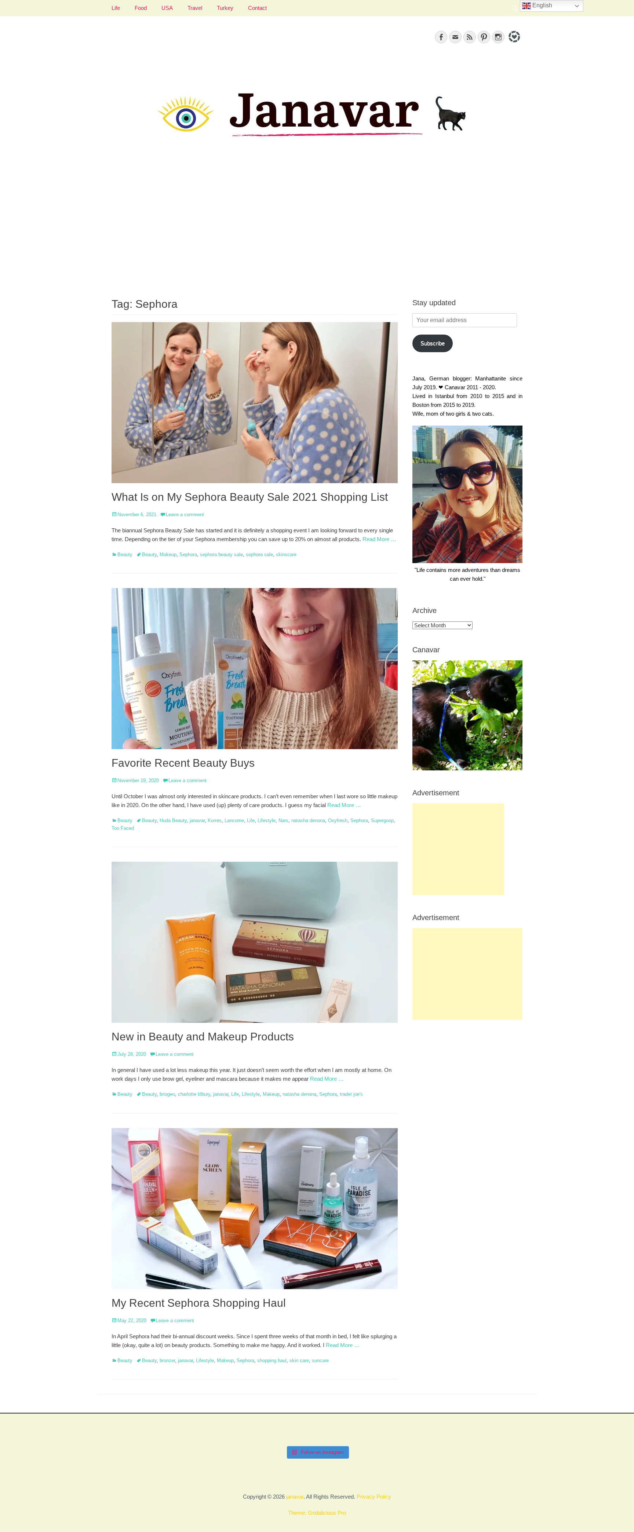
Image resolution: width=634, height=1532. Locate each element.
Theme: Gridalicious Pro (317, 1513)
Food (141, 8)
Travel (194, 8)
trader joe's (351, 1094)
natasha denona (308, 820)
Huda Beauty (173, 820)
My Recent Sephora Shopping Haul (199, 1303)
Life (116, 8)
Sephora (188, 554)
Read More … (379, 539)
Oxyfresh (337, 820)
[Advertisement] (317, 227)
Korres (215, 820)
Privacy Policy (374, 1496)
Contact (257, 8)
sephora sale (259, 554)
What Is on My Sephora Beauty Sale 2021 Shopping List (250, 497)
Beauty (124, 554)
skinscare (286, 554)
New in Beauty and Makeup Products (203, 1037)
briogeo (167, 1094)
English (541, 5)
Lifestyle (267, 820)
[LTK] (513, 43)
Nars (283, 820)
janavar (197, 820)
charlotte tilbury (194, 1094)
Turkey (225, 8)
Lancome (234, 820)
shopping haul (272, 1360)
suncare (320, 1360)
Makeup (168, 554)
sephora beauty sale (221, 554)
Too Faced (123, 828)
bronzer (167, 1360)
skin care (299, 1360)
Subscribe (432, 343)
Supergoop (382, 820)
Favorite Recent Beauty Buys (183, 763)
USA (167, 8)
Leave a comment (185, 514)
